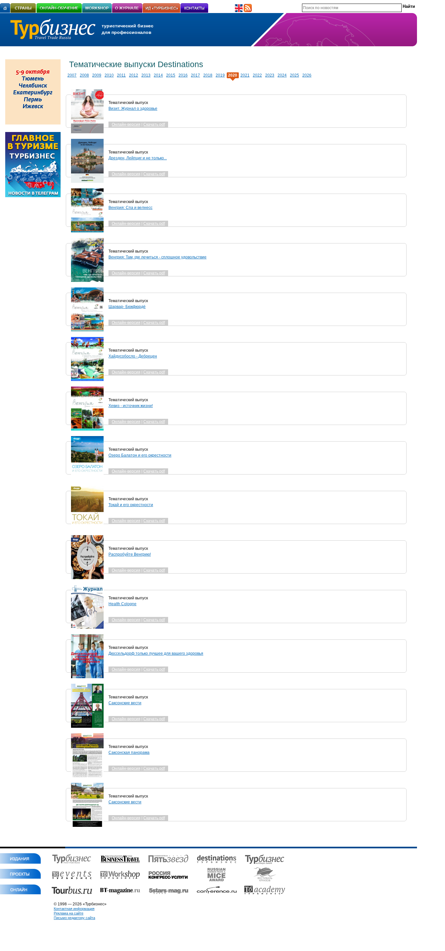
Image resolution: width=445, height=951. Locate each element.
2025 (294, 75)
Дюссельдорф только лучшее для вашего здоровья (155, 653)
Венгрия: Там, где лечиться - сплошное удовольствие (157, 257)
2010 (109, 75)
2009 (96, 75)
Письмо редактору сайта (74, 918)
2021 (245, 75)
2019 (220, 75)
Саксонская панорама (129, 752)
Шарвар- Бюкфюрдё (127, 306)
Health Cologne (122, 604)
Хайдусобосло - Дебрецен (132, 356)
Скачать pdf (154, 124)
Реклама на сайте (68, 913)
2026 (306, 75)
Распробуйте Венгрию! (129, 554)
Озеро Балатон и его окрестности (139, 455)
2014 (158, 75)
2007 (72, 75)
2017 (195, 75)
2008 (84, 75)
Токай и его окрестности (130, 505)
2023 (269, 75)
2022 (257, 75)
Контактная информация (74, 909)
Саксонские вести (124, 703)
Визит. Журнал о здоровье (132, 108)
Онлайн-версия (126, 124)
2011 (121, 75)
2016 (183, 75)
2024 (282, 75)
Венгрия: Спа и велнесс (130, 207)
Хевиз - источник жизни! (130, 405)
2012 (133, 75)
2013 (146, 75)
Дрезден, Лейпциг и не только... (137, 158)
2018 (207, 75)
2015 (170, 75)
